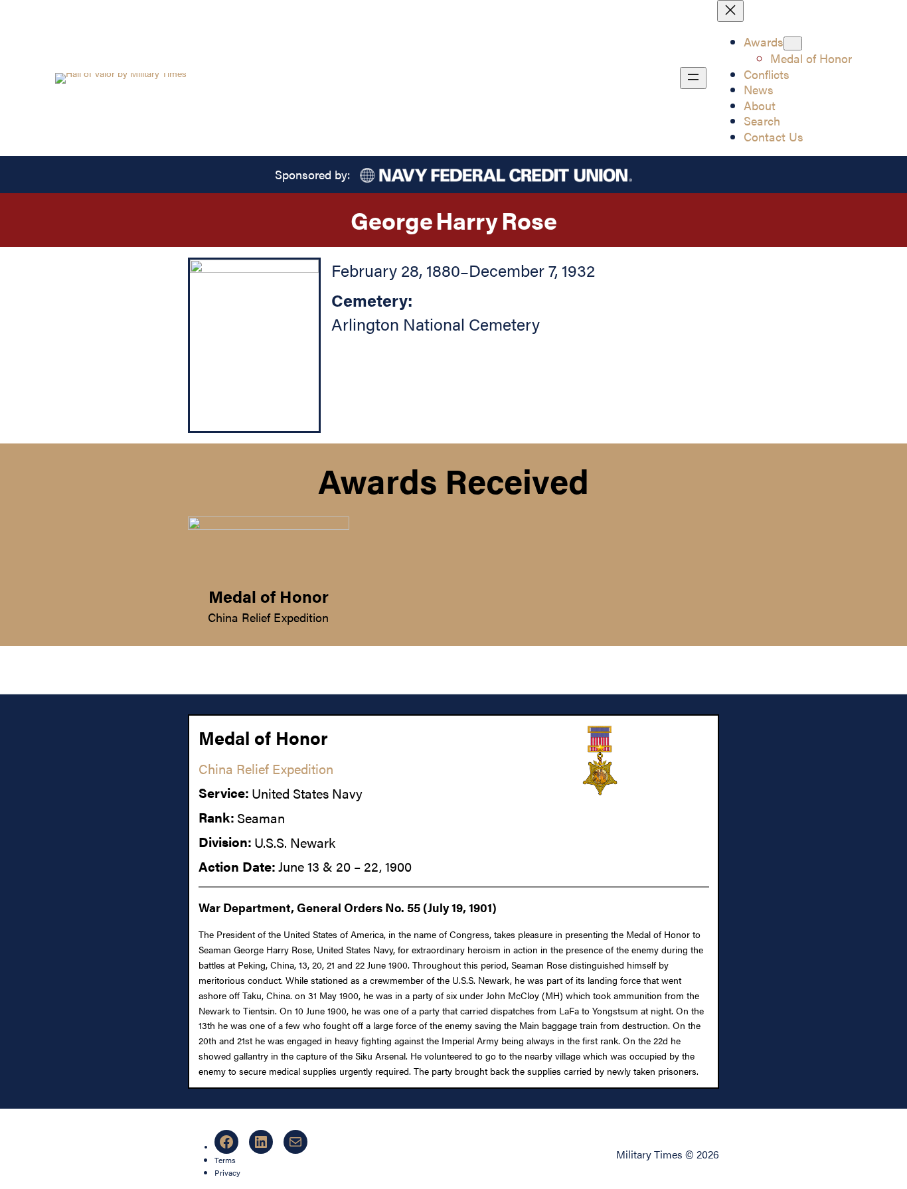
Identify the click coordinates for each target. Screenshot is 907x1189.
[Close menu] (730, 11)
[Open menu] (693, 78)
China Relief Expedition (268, 616)
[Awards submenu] (792, 43)
